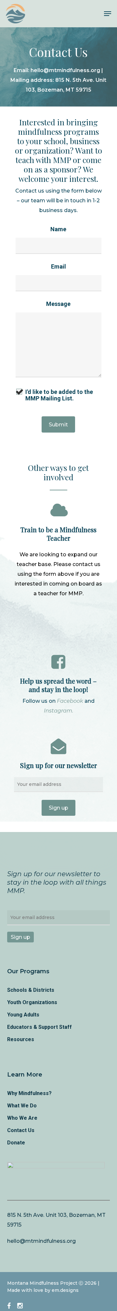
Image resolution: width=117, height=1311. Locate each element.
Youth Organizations (32, 1002)
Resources (20, 1039)
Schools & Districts (30, 990)
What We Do (22, 1106)
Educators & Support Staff (39, 1027)
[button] (107, 13)
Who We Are (22, 1118)
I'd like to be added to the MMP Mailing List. (59, 395)
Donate (16, 1143)
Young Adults (23, 1015)
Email (58, 266)
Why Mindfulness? (29, 1093)
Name (58, 229)
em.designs (65, 1290)
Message (58, 303)
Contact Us (20, 1130)
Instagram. (58, 711)
